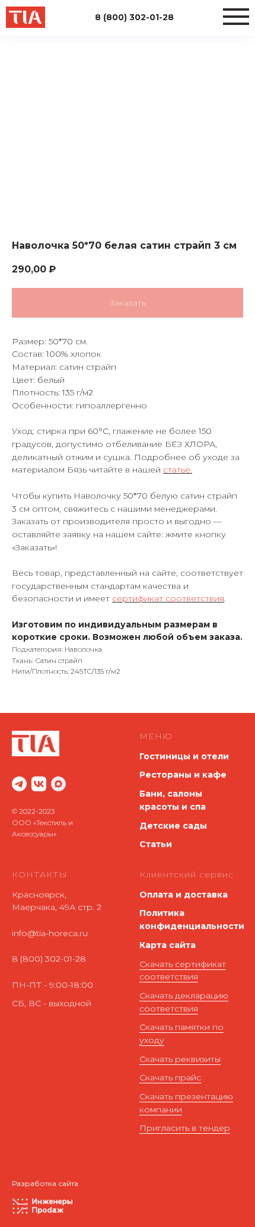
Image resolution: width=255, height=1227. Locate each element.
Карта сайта (167, 945)
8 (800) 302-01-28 (49, 958)
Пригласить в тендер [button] (184, 1128)
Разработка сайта (45, 1183)
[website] (19, 783)
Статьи (155, 844)
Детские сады (173, 825)
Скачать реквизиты (180, 1059)
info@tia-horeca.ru (50, 933)
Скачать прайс (170, 1077)
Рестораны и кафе (183, 774)
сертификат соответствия (168, 598)
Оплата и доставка (183, 894)
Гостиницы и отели (184, 756)
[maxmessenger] (58, 783)
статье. (177, 469)
